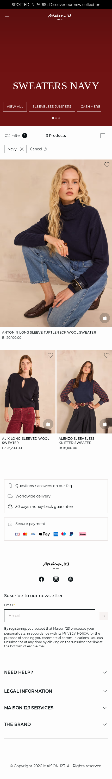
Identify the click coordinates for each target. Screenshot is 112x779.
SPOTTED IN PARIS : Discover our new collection (56, 4)
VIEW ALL (15, 106)
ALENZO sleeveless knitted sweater (77, 441)
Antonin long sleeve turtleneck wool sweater (49, 332)
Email (9, 605)
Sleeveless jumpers (52, 106)
